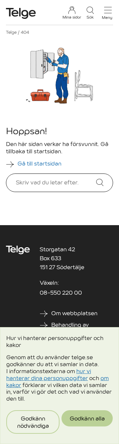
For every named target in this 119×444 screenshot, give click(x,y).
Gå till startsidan (40, 164)
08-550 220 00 (61, 293)
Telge (11, 32)
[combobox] (57, 183)
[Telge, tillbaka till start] (21, 13)
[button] (90, 13)
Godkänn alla (87, 419)
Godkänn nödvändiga (33, 422)
